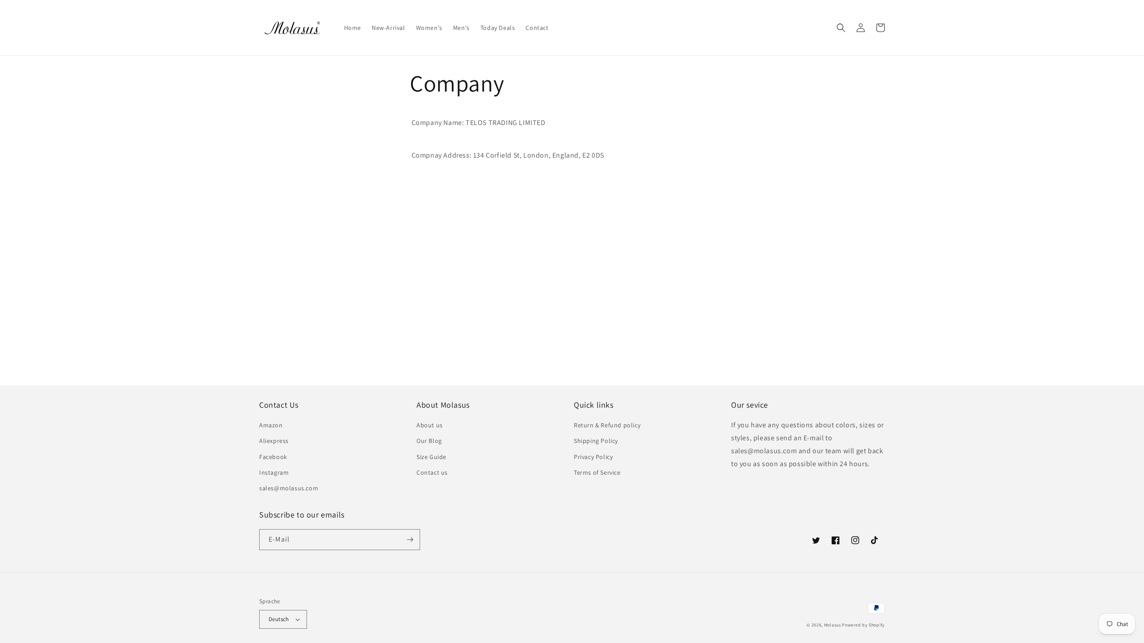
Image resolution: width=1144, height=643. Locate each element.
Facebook (273, 457)
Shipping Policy (596, 441)
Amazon (271, 425)
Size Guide (431, 457)
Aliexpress (274, 441)
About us (429, 425)
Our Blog (429, 441)
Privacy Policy (593, 457)
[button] (841, 28)
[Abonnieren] (410, 539)
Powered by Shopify (863, 625)
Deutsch (279, 619)
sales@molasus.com (288, 488)
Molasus (832, 625)
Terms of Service (597, 472)
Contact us (432, 472)
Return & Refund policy (607, 425)
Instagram (274, 472)
